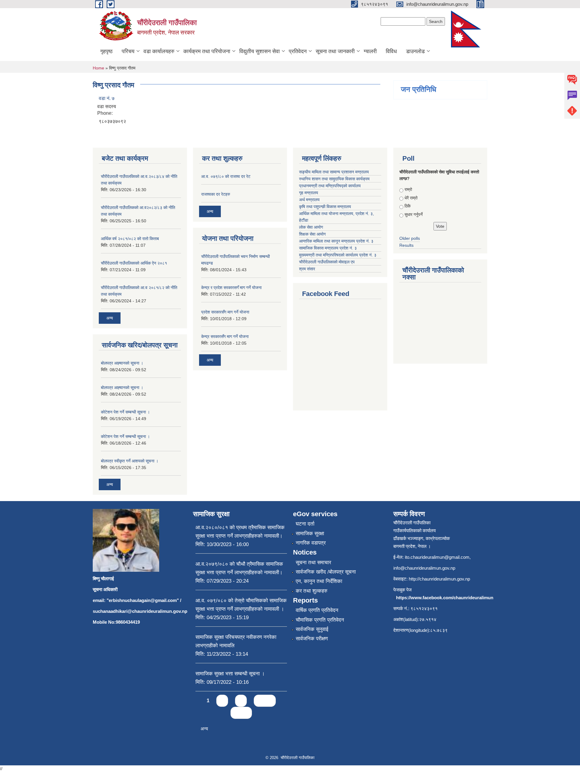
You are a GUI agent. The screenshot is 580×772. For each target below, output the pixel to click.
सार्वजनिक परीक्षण (312, 639)
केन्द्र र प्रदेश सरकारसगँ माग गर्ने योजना (231, 287)
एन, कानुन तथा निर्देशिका (319, 581)
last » (241, 713)
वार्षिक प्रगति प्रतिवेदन (317, 610)
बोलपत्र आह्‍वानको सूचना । (122, 363)
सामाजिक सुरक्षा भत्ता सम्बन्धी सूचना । (230, 674)
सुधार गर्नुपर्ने (413, 214)
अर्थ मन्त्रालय (309, 199)
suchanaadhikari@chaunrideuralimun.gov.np (140, 611)
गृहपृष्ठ (106, 51)
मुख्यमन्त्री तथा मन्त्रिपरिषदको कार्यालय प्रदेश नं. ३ (337, 255)
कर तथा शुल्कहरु (311, 591)
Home (98, 68)
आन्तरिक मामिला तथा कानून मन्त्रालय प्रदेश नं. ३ (336, 241)
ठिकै (407, 206)
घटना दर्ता (305, 524)
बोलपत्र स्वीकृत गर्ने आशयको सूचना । (129, 460)
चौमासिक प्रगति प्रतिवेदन (320, 620)
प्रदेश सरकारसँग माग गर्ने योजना (225, 312)
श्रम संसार (307, 268)
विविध (391, 51)
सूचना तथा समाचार (313, 562)
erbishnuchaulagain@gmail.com (143, 600)
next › (264, 700)
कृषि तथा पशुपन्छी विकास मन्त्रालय (325, 206)
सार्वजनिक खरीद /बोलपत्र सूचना (326, 572)
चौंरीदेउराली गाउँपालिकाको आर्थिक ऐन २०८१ (134, 263)
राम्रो (408, 189)
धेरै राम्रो (410, 197)
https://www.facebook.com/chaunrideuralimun (444, 597)
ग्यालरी (370, 51)
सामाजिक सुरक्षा (310, 533)
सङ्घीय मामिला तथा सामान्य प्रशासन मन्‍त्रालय (334, 171)
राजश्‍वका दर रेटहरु (215, 194)
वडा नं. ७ (106, 98)
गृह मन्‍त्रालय (308, 192)
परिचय (128, 51)
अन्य (109, 318)
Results (406, 245)
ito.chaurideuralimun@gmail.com (437, 557)
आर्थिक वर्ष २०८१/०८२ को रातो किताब (130, 238)
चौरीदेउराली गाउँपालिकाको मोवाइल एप (327, 261)
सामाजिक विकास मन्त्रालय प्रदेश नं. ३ (328, 248)
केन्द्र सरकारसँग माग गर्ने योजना (225, 336)
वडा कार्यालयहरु (158, 51)
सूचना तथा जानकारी (335, 51)
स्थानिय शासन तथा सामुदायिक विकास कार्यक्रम (334, 178)
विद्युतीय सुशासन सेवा (259, 51)
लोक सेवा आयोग (311, 227)
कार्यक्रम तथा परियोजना (206, 51)
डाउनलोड (415, 51)
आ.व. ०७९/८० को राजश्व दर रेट (225, 176)
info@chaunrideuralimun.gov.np (424, 568)
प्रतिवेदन (298, 51)
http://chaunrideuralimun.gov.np (439, 578)
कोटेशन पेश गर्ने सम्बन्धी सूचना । (125, 412)
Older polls (409, 238)
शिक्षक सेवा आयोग (312, 234)
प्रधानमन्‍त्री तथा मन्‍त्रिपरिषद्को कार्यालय (330, 185)
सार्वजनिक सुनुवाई (312, 629)
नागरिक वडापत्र (311, 543)
